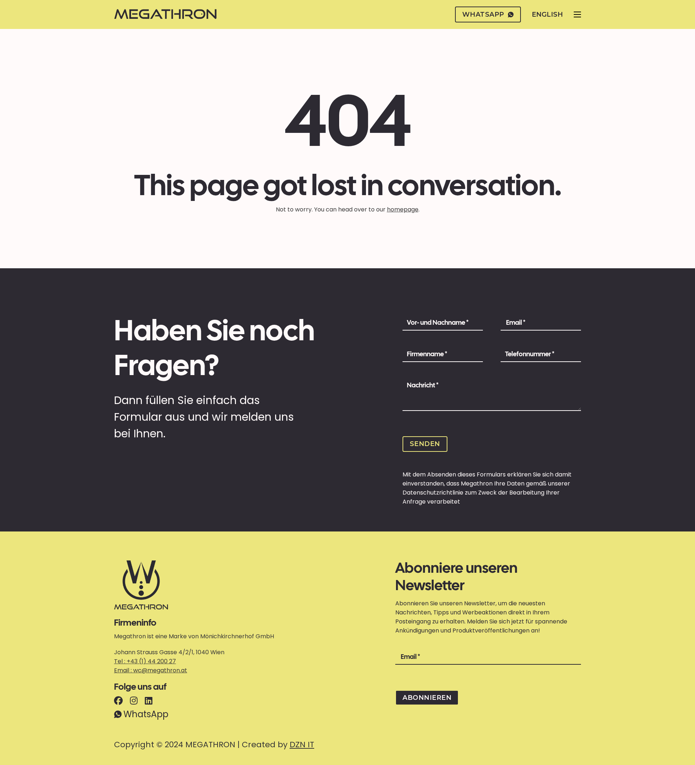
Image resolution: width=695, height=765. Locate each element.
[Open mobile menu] (577, 14)
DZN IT (302, 744)
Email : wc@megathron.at (150, 670)
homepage (402, 209)
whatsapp (483, 14)
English (547, 14)
